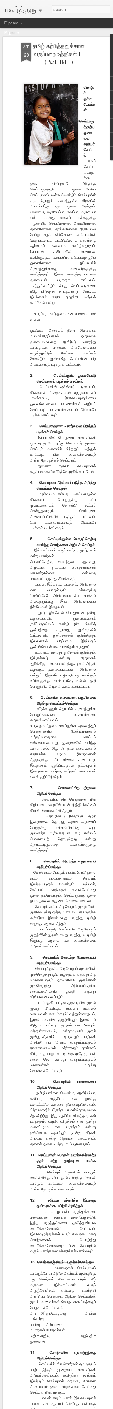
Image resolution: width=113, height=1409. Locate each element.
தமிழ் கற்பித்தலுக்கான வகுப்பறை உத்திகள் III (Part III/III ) (59, 53)
